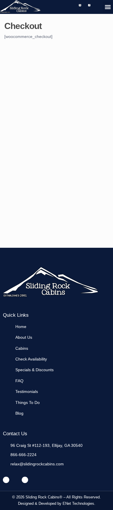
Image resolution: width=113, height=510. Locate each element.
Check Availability (31, 359)
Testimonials (26, 391)
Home (20, 326)
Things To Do (27, 402)
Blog (19, 413)
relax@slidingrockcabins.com (37, 464)
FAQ (19, 380)
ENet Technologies (78, 503)
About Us (23, 337)
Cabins (21, 348)
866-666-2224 (23, 454)
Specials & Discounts (34, 369)
